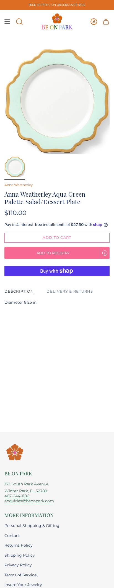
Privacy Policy (18, 564)
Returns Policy (18, 545)
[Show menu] (7, 21)
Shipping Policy (19, 555)
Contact (12, 535)
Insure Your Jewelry (23, 584)
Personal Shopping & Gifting (31, 525)
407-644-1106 (16, 495)
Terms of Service (20, 574)
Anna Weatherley (18, 185)
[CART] (106, 21)
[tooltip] (105, 253)
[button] (19, 21)
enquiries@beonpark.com (29, 500)
